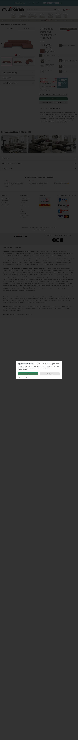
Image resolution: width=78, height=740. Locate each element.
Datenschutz (21, 377)
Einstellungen (50, 374)
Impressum (28, 377)
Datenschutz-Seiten (22, 369)
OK (28, 374)
